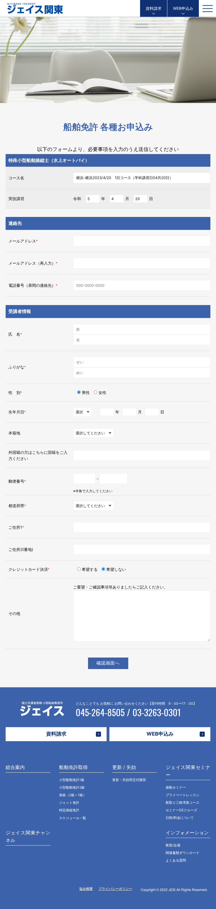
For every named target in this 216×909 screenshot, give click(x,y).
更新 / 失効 (124, 767)
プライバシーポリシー (115, 889)
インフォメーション (187, 832)
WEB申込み (183, 8)
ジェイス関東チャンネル (28, 836)
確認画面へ (108, 663)
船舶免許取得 (73, 767)
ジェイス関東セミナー (188, 771)
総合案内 (15, 767)
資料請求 (153, 8)
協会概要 (86, 889)
